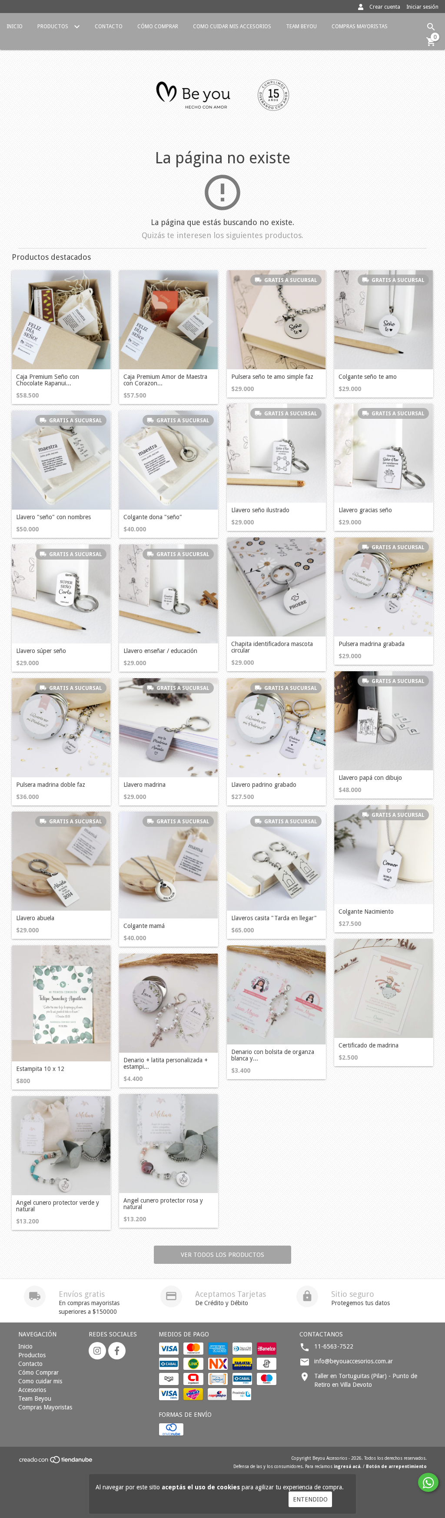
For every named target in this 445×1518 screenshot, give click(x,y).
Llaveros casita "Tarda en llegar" (274, 918)
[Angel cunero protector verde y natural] (61, 1145)
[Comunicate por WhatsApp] (428, 1482)
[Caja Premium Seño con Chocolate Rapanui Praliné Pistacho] (61, 319)
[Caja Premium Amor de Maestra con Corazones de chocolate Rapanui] (168, 319)
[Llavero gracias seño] (383, 453)
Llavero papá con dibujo (370, 778)
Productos (53, 26)
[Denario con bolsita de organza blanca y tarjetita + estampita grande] (276, 994)
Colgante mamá (144, 926)
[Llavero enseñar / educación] (168, 593)
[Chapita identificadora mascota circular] (276, 586)
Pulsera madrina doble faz (50, 785)
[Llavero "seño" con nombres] (61, 460)
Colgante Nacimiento (366, 911)
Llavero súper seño (41, 651)
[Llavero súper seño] (61, 593)
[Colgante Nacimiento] (383, 854)
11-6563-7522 (333, 1346)
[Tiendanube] (56, 1462)
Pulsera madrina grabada (372, 644)
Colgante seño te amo (368, 377)
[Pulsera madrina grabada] (383, 586)
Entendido (310, 1499)
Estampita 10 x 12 (40, 1069)
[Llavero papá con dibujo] (383, 720)
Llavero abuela (35, 918)
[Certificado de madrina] (383, 988)
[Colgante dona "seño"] (168, 460)
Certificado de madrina (369, 1045)
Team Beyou (301, 26)
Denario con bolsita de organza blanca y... (272, 1055)
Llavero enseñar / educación (160, 651)
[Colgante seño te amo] (383, 319)
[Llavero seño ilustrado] (276, 453)
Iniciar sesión (422, 7)
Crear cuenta (384, 7)
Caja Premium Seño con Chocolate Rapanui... (47, 380)
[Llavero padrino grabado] (276, 727)
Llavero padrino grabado (263, 785)
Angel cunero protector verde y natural (57, 1206)
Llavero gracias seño (365, 510)
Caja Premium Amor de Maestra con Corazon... (165, 380)
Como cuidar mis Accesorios (232, 26)
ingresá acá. (348, 1466)
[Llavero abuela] (61, 861)
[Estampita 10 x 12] (61, 1003)
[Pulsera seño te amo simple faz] (276, 319)
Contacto (109, 26)
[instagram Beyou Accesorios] (97, 1350)
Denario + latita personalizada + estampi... (165, 1063)
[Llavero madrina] (168, 727)
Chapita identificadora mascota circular (272, 647)
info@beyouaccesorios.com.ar (353, 1361)
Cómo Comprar (157, 26)
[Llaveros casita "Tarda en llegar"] (276, 861)
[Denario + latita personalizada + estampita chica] (168, 1003)
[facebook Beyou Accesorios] (117, 1350)
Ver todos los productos (222, 1254)
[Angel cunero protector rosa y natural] (168, 1143)
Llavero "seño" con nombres (53, 517)
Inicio (15, 26)
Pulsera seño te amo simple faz (272, 377)
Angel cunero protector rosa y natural (163, 1203)
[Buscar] (431, 27)
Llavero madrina (144, 785)
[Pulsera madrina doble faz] (61, 727)
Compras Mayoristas (360, 26)
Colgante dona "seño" (152, 517)
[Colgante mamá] (168, 865)
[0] (431, 44)
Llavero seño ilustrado (260, 510)
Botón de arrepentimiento (396, 1466)
